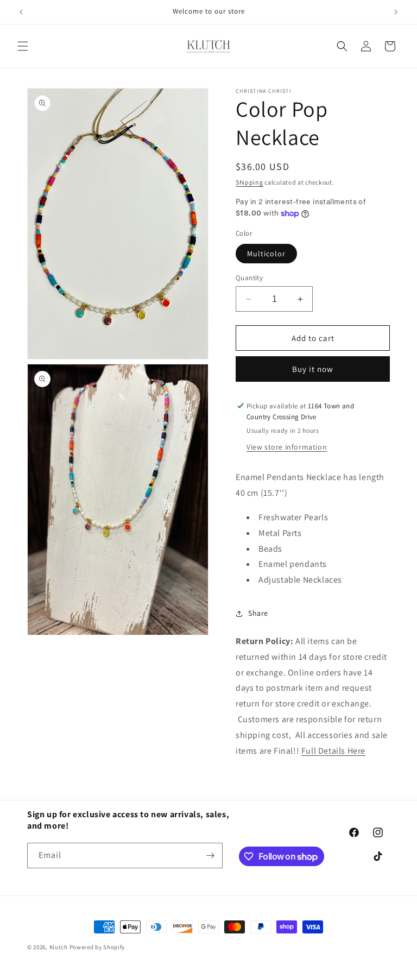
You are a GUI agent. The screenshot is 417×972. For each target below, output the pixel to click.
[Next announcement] (396, 12)
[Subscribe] (210, 855)
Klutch (58, 947)
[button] (23, 46)
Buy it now (312, 369)
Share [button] (258, 613)
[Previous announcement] (21, 12)
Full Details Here (333, 750)
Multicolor (266, 253)
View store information (287, 447)
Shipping (249, 182)
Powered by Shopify (97, 947)
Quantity (249, 277)
